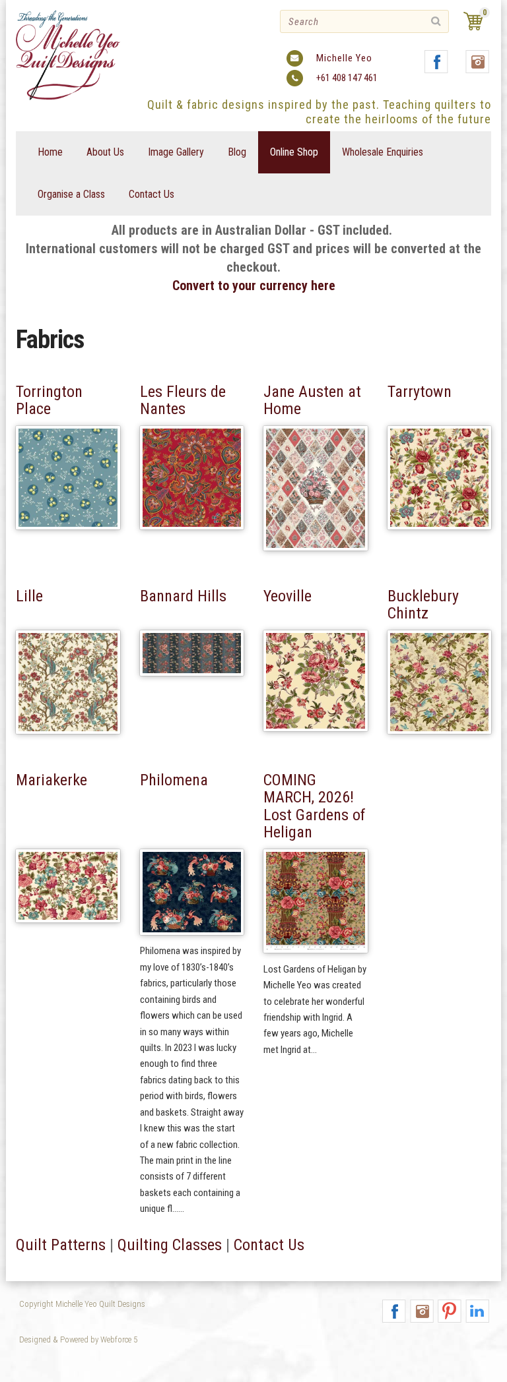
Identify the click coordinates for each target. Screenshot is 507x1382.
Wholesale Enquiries (382, 152)
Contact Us (151, 194)
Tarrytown (420, 391)
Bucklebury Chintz (423, 604)
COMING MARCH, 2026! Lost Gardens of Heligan (314, 806)
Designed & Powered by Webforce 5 (78, 1339)
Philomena (174, 780)
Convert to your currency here (253, 285)
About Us (105, 152)
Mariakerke (51, 780)
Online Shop (294, 152)
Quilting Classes (170, 1245)
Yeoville (287, 596)
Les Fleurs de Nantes (183, 400)
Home (50, 152)
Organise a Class (71, 194)
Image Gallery (176, 152)
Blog (237, 152)
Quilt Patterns (61, 1245)
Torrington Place (49, 400)
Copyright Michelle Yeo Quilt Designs (82, 1304)
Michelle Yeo (344, 58)
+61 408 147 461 (347, 78)
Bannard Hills (183, 596)
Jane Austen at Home (312, 400)
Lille (29, 596)
